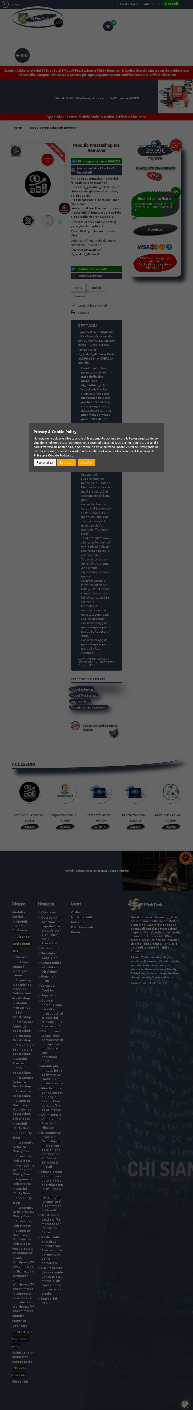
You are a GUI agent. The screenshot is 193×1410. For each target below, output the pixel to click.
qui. (72, 455)
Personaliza (45, 462)
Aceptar (86, 462)
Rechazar (66, 462)
